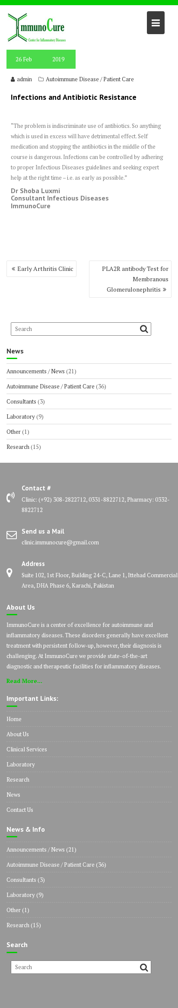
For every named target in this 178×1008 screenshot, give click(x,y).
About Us (17, 734)
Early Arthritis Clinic (45, 268)
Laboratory (20, 416)
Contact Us (19, 810)
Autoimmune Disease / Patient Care (90, 79)
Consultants (21, 401)
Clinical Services (26, 749)
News (13, 794)
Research (17, 447)
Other (13, 432)
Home (14, 719)
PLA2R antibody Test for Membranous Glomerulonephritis (135, 278)
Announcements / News (35, 371)
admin (24, 79)
